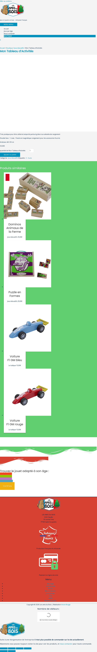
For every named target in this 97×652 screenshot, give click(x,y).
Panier (50, 588)
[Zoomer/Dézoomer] (27, 648)
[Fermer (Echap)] (4, 648)
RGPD (50, 598)
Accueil (6, 29)
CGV (50, 596)
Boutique (8, 36)
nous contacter (66, 644)
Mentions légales (50, 600)
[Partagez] (12, 648)
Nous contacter (9, 34)
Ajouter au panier (10, 155)
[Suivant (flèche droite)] (12, 651)
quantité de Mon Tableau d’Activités (12, 151)
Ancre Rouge (65, 605)
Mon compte (50, 586)
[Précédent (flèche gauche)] (4, 651)
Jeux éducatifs (19, 48)
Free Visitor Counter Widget (49, 620)
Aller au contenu (6, 1)
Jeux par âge (8, 31)
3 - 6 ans (29, 158)
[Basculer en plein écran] (19, 648)
